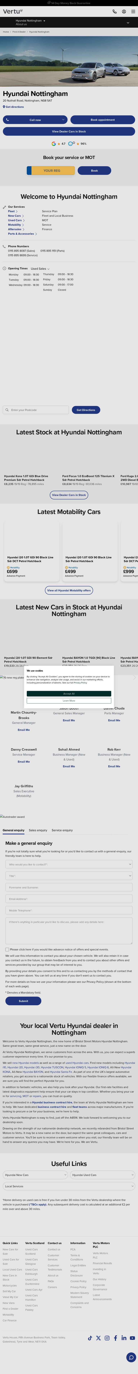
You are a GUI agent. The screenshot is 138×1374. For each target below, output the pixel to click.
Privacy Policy (80, 682)
